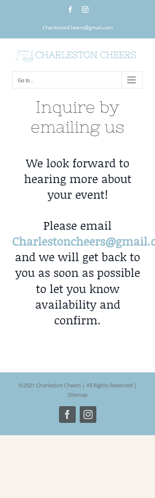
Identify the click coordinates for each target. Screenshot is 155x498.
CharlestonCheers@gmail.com (78, 27)
